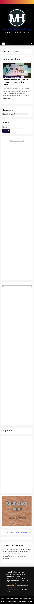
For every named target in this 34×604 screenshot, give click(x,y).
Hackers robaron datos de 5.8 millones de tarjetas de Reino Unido (15, 82)
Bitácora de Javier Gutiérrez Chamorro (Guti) (16, 532)
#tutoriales (22, 574)
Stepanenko (7, 88)
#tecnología (10, 578)
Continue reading (6, 98)
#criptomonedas (20, 578)
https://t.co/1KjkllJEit (22, 585)
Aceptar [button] (30, 601)
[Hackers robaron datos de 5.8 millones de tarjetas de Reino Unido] (17, 70)
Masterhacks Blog (17, 29)
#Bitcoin (13, 572)
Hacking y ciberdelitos (12, 77)
